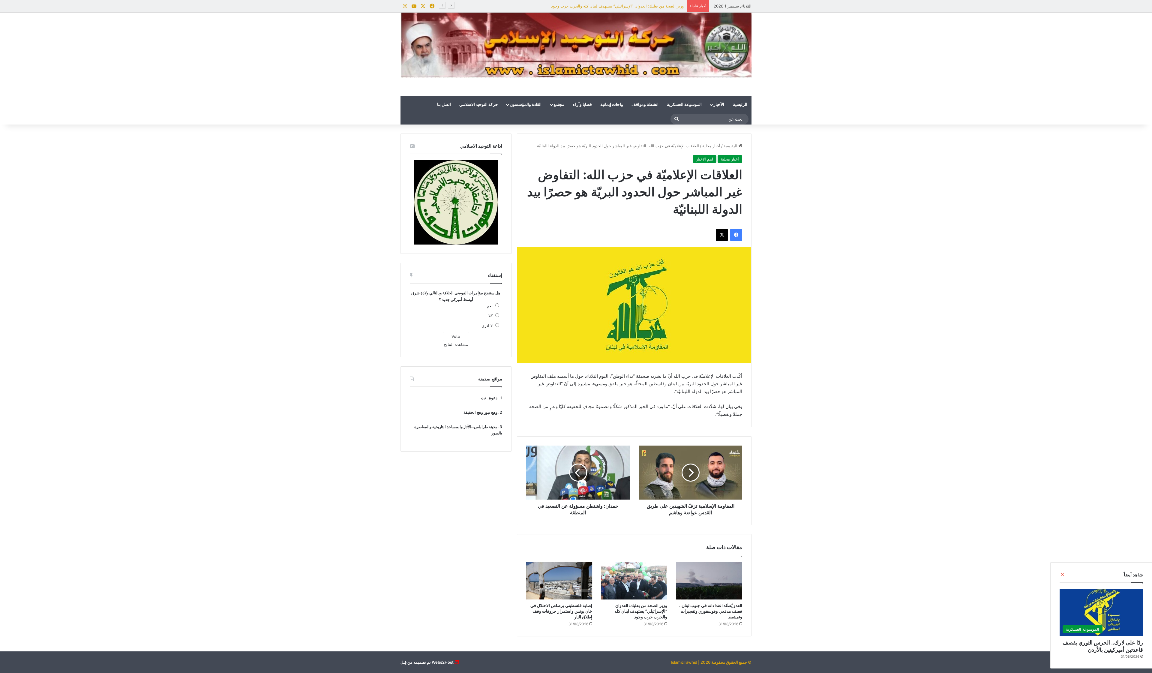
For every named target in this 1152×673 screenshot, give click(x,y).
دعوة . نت (489, 397)
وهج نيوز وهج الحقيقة (480, 412)
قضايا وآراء (582, 105)
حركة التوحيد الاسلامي (478, 105)
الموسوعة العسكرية (684, 105)
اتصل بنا (444, 105)
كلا (490, 315)
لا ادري (487, 325)
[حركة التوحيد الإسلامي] (576, 45)
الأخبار (718, 105)
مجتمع (559, 105)
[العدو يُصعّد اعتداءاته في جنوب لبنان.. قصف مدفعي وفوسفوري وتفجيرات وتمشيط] (709, 580)
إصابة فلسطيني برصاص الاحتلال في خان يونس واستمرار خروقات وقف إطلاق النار (561, 611)
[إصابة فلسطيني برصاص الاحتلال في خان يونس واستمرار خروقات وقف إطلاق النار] (559, 580)
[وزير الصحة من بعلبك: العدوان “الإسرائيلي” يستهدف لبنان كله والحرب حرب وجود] (634, 580)
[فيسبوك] (736, 235)
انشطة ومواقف (645, 105)
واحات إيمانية (611, 105)
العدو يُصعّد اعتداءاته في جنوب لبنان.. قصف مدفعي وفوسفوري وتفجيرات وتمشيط (710, 611)
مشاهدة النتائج (456, 344)
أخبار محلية (711, 145)
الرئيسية (740, 105)
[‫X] (722, 235)
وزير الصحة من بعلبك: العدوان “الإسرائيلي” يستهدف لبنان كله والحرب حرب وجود (617, 6)
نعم (490, 305)
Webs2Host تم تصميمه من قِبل (427, 662)
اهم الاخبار (704, 159)
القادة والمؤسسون (526, 105)
